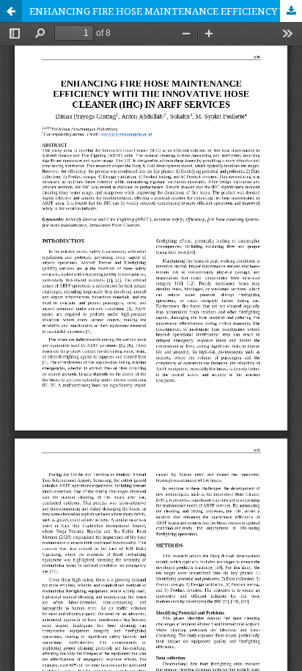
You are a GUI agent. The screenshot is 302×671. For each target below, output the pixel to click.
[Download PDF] (291, 11)
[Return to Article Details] (11, 11)
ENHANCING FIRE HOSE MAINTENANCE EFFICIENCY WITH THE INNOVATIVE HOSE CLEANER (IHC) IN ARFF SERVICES (165, 11)
